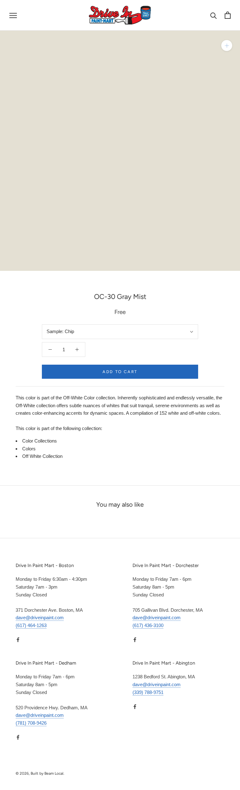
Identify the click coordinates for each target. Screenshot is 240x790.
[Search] (213, 15)
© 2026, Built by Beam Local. (40, 773)
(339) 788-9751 (147, 692)
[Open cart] (228, 15)
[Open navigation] (13, 15)
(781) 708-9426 (31, 723)
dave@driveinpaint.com (40, 617)
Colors (29, 448)
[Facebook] (18, 640)
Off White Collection (42, 456)
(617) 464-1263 (31, 625)
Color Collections (39, 440)
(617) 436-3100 (147, 625)
